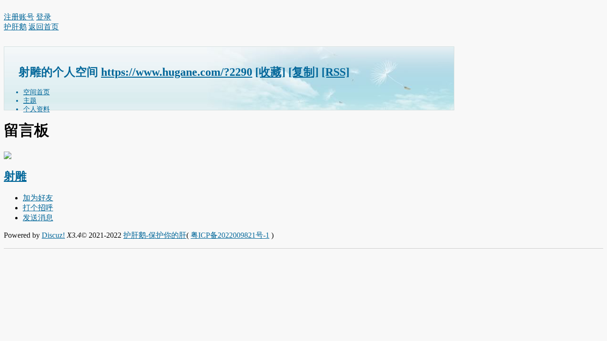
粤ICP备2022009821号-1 (230, 235)
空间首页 (36, 92)
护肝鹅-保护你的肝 (154, 235)
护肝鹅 (15, 27)
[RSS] (335, 72)
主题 (30, 100)
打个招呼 (38, 208)
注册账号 (19, 17)
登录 (43, 17)
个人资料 (36, 109)
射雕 (15, 176)
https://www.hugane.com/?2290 (176, 72)
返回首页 (43, 27)
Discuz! (53, 235)
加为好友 (38, 198)
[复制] (303, 72)
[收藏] (270, 72)
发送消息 (38, 218)
